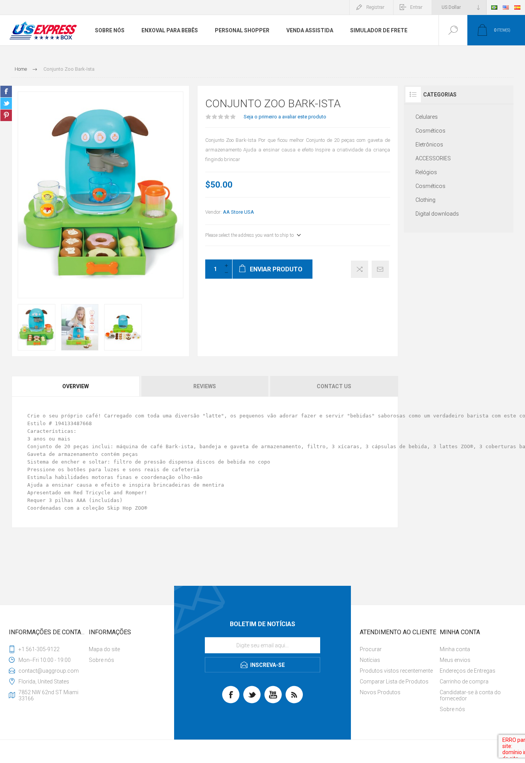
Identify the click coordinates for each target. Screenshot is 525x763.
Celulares (426, 117)
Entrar (416, 7)
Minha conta (455, 649)
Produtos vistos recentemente (396, 671)
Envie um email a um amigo (380, 269)
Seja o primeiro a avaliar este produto (285, 117)
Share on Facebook (6, 91)
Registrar (375, 7)
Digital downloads (437, 214)
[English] (506, 7)
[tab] (76, 386)
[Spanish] (517, 7)
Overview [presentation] (75, 386)
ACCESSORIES (433, 158)
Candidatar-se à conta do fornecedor (470, 695)
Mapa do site (104, 649)
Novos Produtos (380, 692)
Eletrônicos (429, 144)
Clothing (425, 200)
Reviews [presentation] (204, 386)
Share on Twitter (6, 103)
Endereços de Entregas (467, 671)
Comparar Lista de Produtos (394, 681)
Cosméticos (430, 131)
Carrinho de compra (464, 681)
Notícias (370, 660)
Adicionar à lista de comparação (359, 269)
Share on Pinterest (6, 115)
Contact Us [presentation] (334, 386)
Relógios (426, 172)
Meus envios (455, 660)
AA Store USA (238, 212)
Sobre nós (101, 660)
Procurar (371, 649)
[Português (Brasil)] (494, 7)
